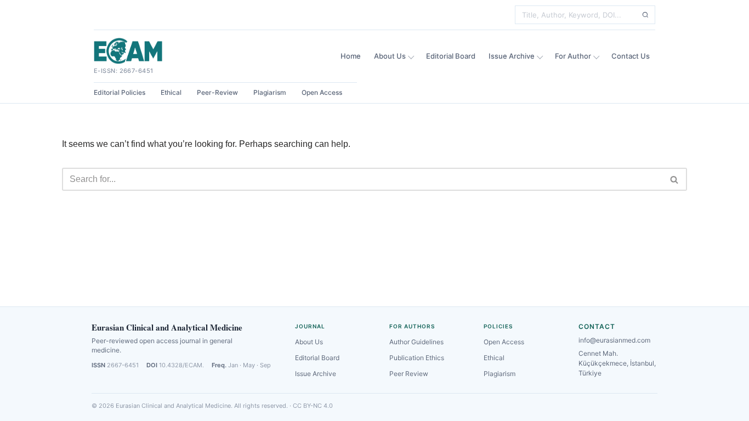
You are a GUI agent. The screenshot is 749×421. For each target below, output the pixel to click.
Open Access (322, 92)
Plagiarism (269, 92)
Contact (596, 326)
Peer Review (408, 373)
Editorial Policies (119, 92)
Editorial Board (450, 56)
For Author (573, 56)
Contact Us (630, 56)
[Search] (645, 15)
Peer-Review (217, 92)
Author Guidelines (416, 342)
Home (351, 56)
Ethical (171, 92)
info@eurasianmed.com (614, 340)
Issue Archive (512, 56)
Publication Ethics (416, 358)
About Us (390, 56)
